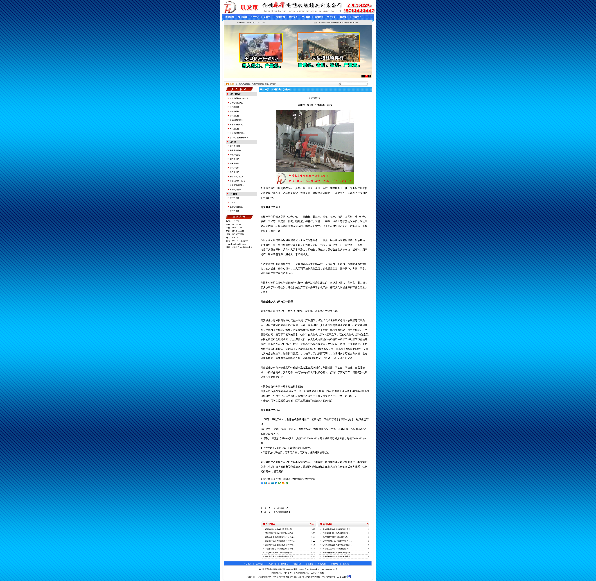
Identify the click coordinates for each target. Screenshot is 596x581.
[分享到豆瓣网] (287, 483)
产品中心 (255, 17)
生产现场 (306, 17)
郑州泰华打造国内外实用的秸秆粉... (280, 533)
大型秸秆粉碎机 (236, 120)
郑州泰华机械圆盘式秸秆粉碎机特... (280, 545)
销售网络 (334, 564)
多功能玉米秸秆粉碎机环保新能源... (280, 556)
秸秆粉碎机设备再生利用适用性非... (337, 545)
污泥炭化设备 (235, 155)
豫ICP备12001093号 (329, 569)
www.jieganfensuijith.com (236, 244)
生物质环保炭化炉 (237, 185)
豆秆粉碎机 (234, 107)
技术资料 (280, 17)
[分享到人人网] (276, 483)
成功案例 (318, 17)
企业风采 (261, 22)
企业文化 (251, 22)
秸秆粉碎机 (235, 94)
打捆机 (233, 194)
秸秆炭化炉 (234, 168)
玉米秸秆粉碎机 (236, 124)
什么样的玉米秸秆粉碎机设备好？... (337, 549)
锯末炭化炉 (234, 163)
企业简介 (241, 22)
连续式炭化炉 (235, 189)
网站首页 (229, 17)
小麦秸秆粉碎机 (236, 103)
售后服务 (331, 17)
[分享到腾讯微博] (272, 483)
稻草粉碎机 (234, 111)
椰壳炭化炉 (234, 159)
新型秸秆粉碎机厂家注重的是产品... (337, 541)
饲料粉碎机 (234, 129)
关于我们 (242, 17)
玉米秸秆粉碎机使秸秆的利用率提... (337, 556)
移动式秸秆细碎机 (237, 133)
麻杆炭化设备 (235, 146)
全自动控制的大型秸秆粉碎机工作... (337, 529)
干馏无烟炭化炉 (236, 176)
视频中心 (357, 17)
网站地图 (343, 577)
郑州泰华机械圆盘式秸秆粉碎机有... (280, 541)
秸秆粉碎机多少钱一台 (239, 98)
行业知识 (297, 564)
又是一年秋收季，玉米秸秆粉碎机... (280, 552)
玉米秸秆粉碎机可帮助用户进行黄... (337, 552)
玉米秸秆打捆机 (236, 207)
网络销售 (293, 17)
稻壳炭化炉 (234, 172)
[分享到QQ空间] (265, 483)
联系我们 (344, 17)
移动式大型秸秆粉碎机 (239, 137)
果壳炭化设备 (235, 150)
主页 (267, 89)
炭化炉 (233, 142)
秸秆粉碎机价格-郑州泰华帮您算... (279, 529)
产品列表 (276, 89)
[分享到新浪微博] (269, 483)
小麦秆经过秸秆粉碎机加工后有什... (280, 549)
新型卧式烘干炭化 (237, 181)
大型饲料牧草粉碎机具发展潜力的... (337, 533)
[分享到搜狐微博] (283, 483)
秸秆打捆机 (234, 211)
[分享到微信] (279, 483)
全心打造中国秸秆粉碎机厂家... (335, 537)
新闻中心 (268, 17)
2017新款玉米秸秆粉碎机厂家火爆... (280, 537)
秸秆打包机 (234, 198)
